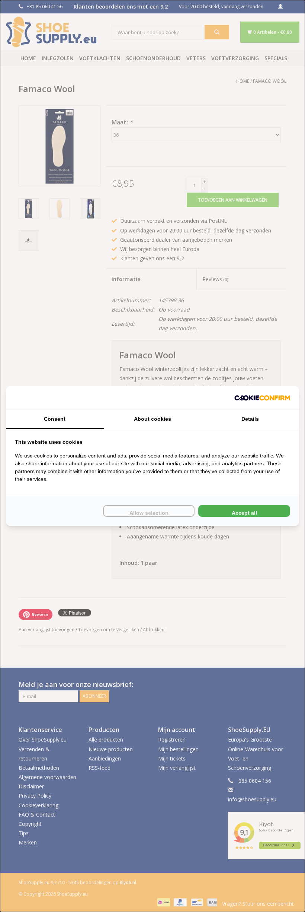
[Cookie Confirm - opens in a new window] (262, 398)
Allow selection (148, 513)
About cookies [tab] (152, 419)
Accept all (244, 513)
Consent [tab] (54, 419)
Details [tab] (250, 419)
